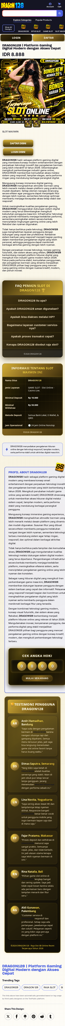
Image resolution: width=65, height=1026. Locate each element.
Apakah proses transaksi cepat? (32, 336)
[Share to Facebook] (16, 1016)
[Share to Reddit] (42, 1016)
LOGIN (16, 37)
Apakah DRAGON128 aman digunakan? (32, 308)
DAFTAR (49, 37)
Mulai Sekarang (37, 678)
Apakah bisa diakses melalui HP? (32, 316)
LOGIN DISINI (18, 152)
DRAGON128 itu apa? (32, 300)
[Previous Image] (2, 91)
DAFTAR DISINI (18, 143)
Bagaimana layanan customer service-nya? (32, 327)
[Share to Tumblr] (50, 1016)
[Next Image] (62, 91)
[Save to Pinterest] (33, 1016)
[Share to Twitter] (8, 1016)
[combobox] (29, 13)
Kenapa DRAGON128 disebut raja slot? (32, 344)
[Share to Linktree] (25, 1016)
